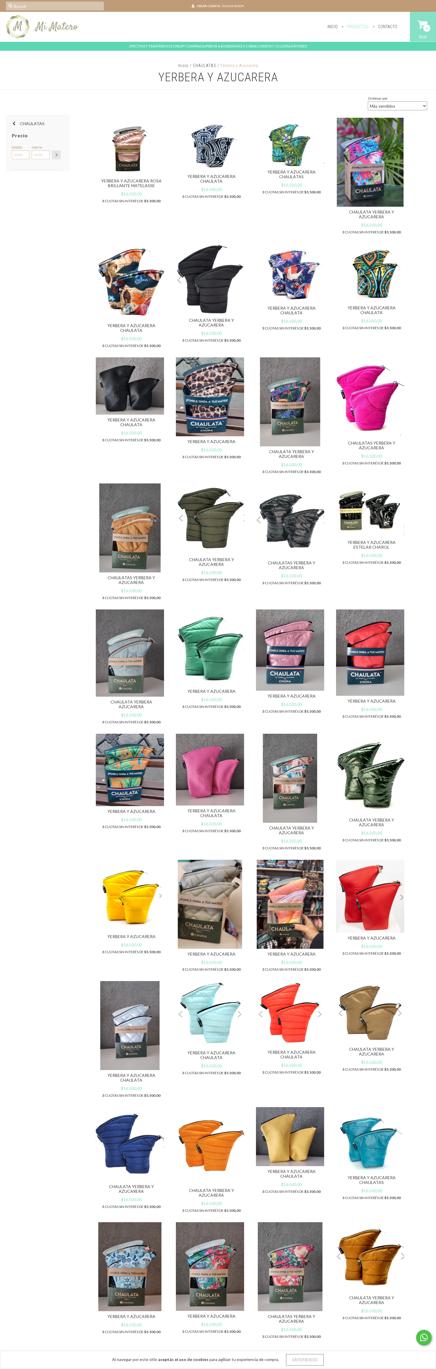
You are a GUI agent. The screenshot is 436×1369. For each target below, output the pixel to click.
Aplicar (56, 154)
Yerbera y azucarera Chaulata (131, 422)
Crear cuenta (208, 6)
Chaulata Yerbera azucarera (131, 704)
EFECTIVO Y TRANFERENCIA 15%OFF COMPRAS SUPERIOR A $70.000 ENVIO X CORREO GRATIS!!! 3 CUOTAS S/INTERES (218, 46)
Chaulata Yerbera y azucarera (371, 214)
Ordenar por (378, 98)
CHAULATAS (204, 65)
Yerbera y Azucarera (211, 953)
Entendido (304, 1359)
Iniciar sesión (233, 6)
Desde (17, 147)
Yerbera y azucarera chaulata (131, 328)
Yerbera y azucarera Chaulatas (292, 174)
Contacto (387, 26)
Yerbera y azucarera (211, 441)
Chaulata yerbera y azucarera (211, 322)
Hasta (37, 147)
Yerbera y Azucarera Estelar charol (372, 545)
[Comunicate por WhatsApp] (424, 1337)
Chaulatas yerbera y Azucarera (371, 445)
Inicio (332, 26)
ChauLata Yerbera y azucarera (371, 822)
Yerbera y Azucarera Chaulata (211, 179)
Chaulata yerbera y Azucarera (291, 830)
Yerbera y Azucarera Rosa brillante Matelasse (131, 183)
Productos (357, 26)
